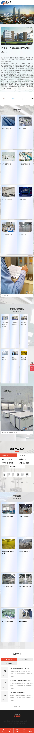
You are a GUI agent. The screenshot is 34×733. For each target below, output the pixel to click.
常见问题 (25, 659)
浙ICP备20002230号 (19, 723)
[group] (17, 14)
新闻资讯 (9, 659)
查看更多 (16, 706)
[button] (15, 21)
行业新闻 (9, 663)
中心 (17, 653)
